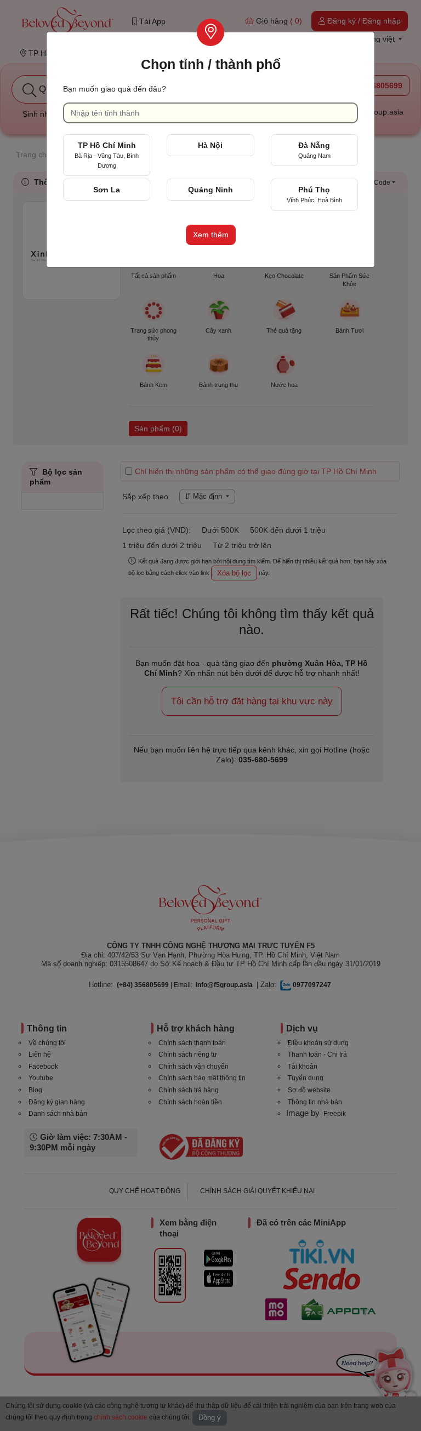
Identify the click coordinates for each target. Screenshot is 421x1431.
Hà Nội (210, 145)
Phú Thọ (314, 194)
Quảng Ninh (210, 189)
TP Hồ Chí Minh (107, 155)
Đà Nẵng (314, 150)
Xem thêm (211, 234)
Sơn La (106, 189)
